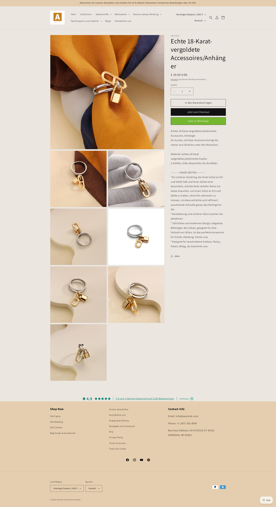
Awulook (60, 500)
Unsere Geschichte (118, 409)
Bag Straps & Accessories (63, 433)
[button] (103, 14)
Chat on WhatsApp (198, 120)
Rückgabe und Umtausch (122, 426)
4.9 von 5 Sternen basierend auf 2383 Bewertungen (145, 398)
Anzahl (174, 85)
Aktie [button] (177, 256)
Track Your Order (117, 448)
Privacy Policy (116, 437)
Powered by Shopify (72, 500)
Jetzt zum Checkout (198, 111)
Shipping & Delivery (119, 420)
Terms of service (117, 443)
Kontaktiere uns (117, 415)
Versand (174, 79)
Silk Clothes (56, 427)
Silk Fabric (55, 416)
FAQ (111, 431)
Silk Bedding (56, 421)
